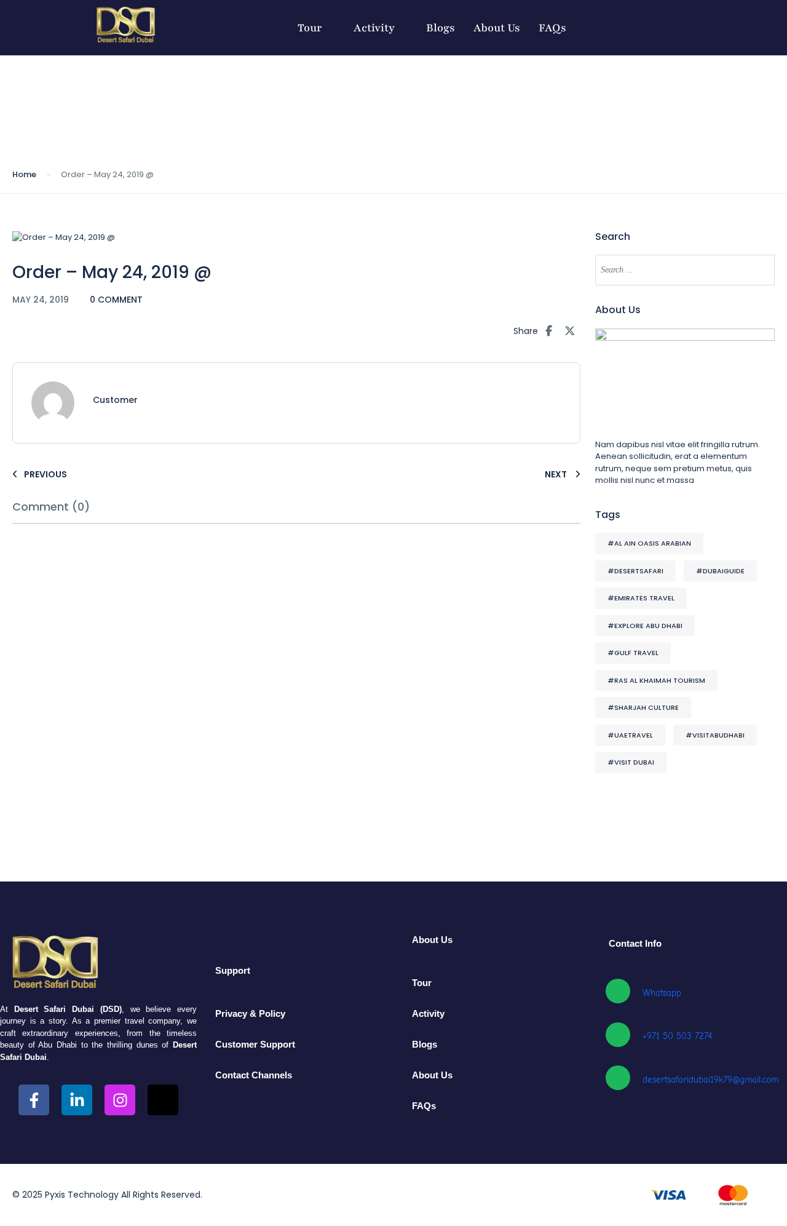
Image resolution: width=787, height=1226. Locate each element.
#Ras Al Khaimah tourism (656, 680)
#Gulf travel (632, 653)
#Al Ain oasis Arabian (649, 543)
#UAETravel (630, 735)
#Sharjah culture (643, 707)
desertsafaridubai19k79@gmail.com (710, 1079)
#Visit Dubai (630, 762)
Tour (310, 27)
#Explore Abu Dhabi (644, 626)
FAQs (552, 27)
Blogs (440, 27)
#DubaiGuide (720, 571)
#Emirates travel (640, 598)
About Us (496, 27)
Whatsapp (662, 992)
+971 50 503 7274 (677, 1035)
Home (24, 174)
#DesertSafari (635, 571)
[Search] (759, 270)
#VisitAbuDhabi (715, 735)
